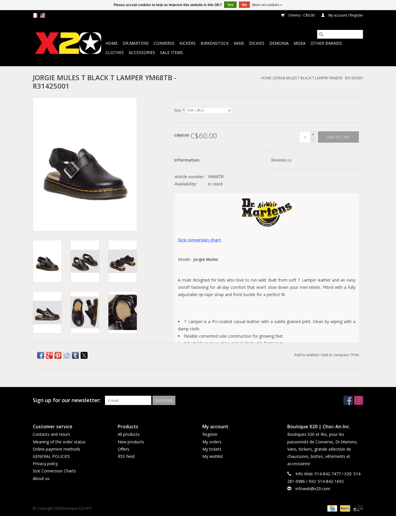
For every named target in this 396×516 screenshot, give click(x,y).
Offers (123, 449)
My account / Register (345, 15)
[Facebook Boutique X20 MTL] (348, 400)
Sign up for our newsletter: (67, 400)
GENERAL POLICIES (51, 456)
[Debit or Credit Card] (357, 508)
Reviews (281, 160)
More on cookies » (267, 5)
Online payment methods (56, 449)
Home (112, 43)
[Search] (321, 34)
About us (41, 478)
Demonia (279, 43)
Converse (164, 43)
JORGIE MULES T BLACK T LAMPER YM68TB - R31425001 (318, 78)
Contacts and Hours (51, 434)
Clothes (115, 52)
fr (35, 15)
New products (131, 442)
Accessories (142, 52)
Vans (239, 43)
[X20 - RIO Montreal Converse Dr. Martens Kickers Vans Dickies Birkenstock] (68, 43)
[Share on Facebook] (40, 355)
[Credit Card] (331, 508)
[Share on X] (84, 355)
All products (129, 434)
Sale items (171, 52)
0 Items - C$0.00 (301, 15)
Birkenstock (215, 43)
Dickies (256, 43)
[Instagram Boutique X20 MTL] (358, 400)
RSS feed (126, 456)
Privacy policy (45, 463)
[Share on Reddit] (66, 355)
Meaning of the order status (59, 442)
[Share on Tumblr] (75, 355)
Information (186, 160)
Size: (179, 110)
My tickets (211, 449)
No (244, 5)
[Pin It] (58, 355)
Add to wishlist (306, 354)
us (42, 15)
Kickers (187, 43)
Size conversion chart (199, 240)
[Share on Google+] (49, 355)
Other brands (326, 43)
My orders (211, 442)
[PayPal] (344, 508)
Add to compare (335, 354)
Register (210, 434)
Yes (230, 5)
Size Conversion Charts (54, 471)
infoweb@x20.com (312, 488)
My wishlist (212, 456)
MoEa (300, 43)
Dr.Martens (136, 43)
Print (355, 354)
